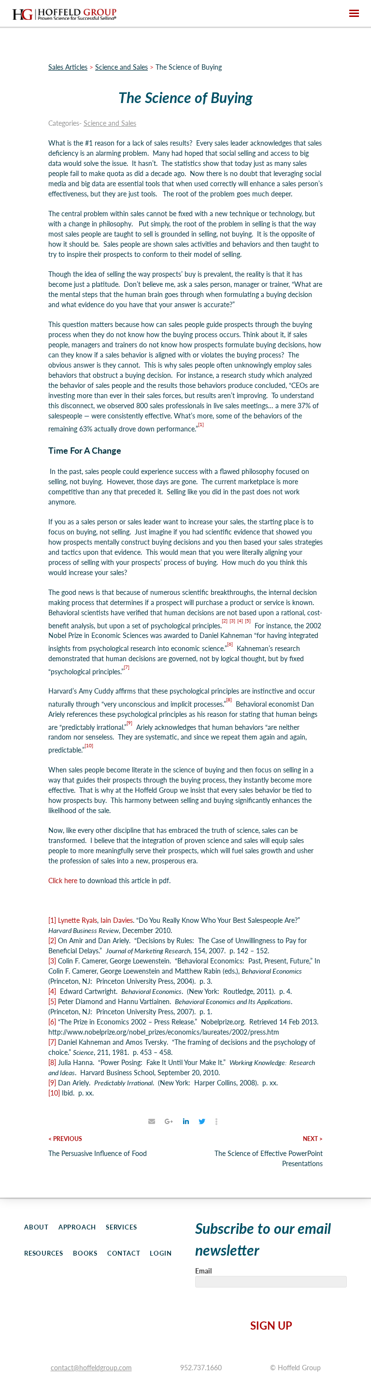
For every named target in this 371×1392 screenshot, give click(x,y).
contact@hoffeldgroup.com (91, 1367)
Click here (62, 880)
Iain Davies (116, 920)
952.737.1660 (201, 1367)
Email (203, 1270)
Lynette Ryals (77, 920)
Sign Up (271, 1325)
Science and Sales (110, 123)
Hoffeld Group (64, 13)
